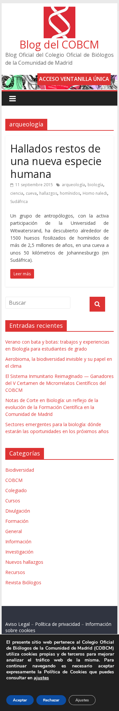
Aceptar (20, 700)
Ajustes (82, 700)
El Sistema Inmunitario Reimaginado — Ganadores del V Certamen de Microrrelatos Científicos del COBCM (59, 383)
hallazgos (48, 193)
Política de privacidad (57, 624)
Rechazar (51, 700)
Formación (16, 521)
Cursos (12, 500)
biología (95, 184)
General (13, 531)
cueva (31, 193)
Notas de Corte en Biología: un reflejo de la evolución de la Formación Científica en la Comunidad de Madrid (51, 407)
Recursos (15, 572)
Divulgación (17, 511)
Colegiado (16, 490)
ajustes (41, 678)
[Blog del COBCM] (59, 10)
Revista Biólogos (23, 582)
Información (18, 541)
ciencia (16, 193)
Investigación (19, 552)
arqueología (73, 184)
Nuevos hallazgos (24, 562)
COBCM (13, 480)
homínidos (70, 193)
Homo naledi (95, 193)
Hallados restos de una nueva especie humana (55, 161)
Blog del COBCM (59, 44)
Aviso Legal (17, 624)
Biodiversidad (19, 470)
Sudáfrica (19, 201)
